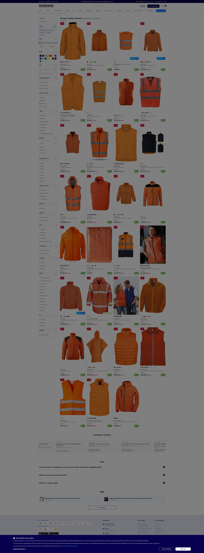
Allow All (183, 549)
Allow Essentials (166, 549)
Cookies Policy (65, 546)
